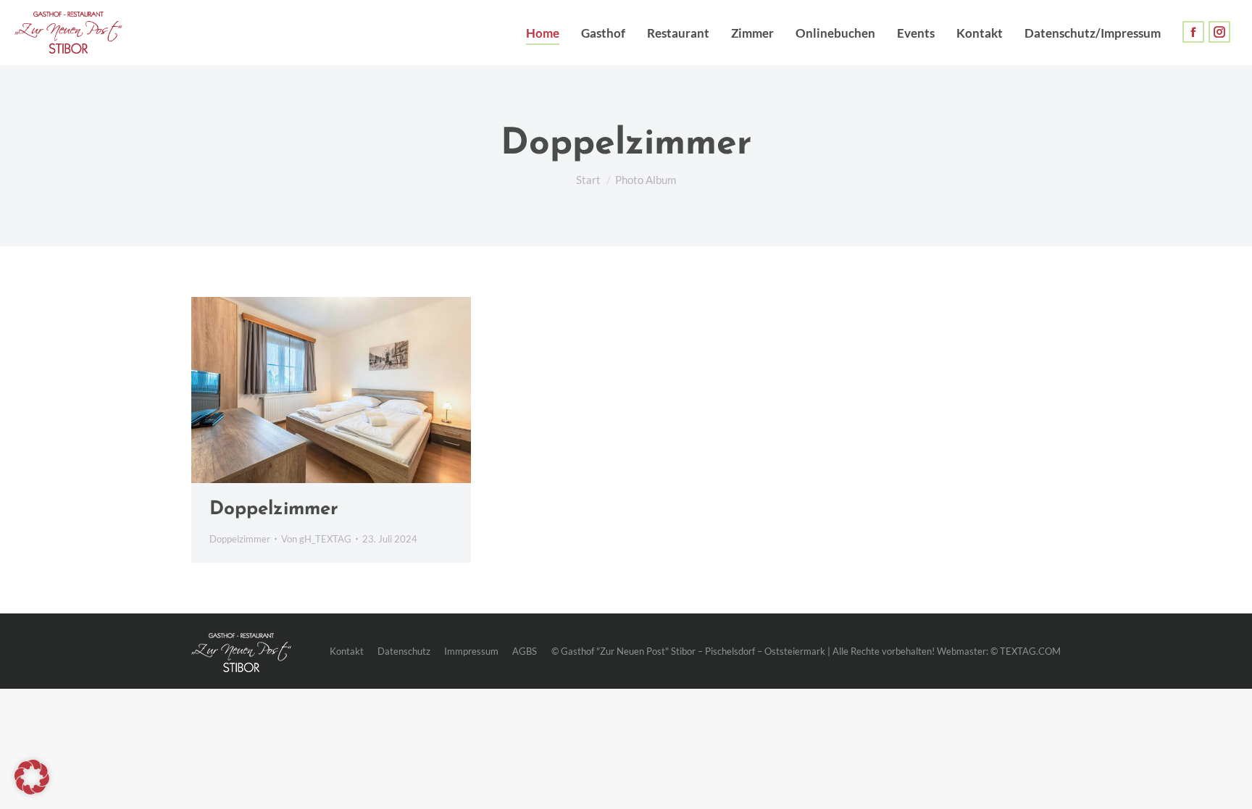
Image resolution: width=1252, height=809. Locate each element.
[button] (32, 777)
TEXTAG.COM (1030, 651)
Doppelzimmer (273, 509)
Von (316, 539)
